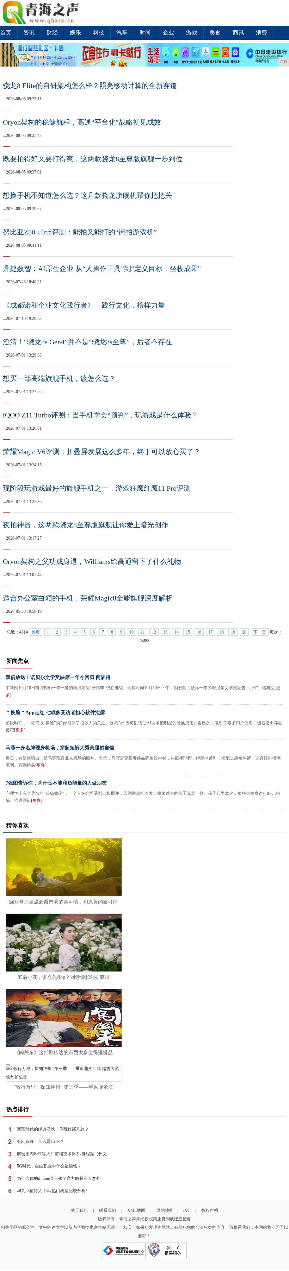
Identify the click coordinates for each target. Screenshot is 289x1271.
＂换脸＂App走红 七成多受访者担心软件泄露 (55, 712)
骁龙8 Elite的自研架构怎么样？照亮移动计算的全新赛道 (90, 85)
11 (143, 632)
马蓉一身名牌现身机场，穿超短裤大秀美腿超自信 (60, 747)
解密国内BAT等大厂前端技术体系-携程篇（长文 (62, 1153)
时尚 (145, 33)
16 (199, 632)
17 (210, 632)
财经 (52, 33)
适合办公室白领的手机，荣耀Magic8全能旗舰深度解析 (88, 598)
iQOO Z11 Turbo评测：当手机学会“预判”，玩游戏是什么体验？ (100, 415)
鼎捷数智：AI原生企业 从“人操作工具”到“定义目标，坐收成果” (102, 268)
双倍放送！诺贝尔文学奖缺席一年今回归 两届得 (58, 677)
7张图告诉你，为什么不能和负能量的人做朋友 (56, 783)
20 (244, 632)
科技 (98, 33)
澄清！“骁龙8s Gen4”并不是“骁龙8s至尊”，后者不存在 (87, 342)
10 (131, 632)
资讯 (29, 33)
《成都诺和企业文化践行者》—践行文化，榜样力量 (84, 305)
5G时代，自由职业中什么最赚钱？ (49, 1166)
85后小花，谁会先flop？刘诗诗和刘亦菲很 (64, 977)
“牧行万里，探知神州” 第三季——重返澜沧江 (63, 1087)
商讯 (238, 33)
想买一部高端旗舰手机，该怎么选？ (59, 378)
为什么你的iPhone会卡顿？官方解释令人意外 (58, 1178)
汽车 (122, 33)
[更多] (19, 730)
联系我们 (107, 1210)
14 (176, 632)
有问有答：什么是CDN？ (40, 1141)
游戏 (191, 33)
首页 (5, 33)
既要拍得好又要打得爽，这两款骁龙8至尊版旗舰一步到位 (93, 159)
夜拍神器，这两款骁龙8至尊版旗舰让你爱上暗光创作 (85, 525)
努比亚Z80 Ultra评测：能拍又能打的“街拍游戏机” (80, 232)
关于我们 (79, 1210)
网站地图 (164, 1210)
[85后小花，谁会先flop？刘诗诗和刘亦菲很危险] (64, 970)
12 (154, 632)
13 (165, 632)
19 (233, 632)
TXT (186, 1210)
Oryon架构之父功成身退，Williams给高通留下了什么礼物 (92, 561)
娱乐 (75, 33)
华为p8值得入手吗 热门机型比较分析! (52, 1190)
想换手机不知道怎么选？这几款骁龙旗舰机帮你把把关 (87, 195)
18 (222, 632)
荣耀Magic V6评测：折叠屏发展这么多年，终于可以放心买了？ (102, 451)
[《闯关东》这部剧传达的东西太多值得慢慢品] (64, 1045)
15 (188, 632)
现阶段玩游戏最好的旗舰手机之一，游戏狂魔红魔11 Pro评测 (97, 488)
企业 (168, 33)
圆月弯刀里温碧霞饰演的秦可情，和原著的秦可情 (63, 902)
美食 (215, 33)
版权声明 (209, 1210)
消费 (261, 33)
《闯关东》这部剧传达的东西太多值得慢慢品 (63, 1052)
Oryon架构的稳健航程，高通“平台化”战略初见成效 (82, 122)
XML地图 (136, 1210)
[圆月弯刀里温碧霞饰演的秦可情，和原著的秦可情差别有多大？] (64, 894)
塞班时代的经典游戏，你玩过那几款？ (53, 1129)
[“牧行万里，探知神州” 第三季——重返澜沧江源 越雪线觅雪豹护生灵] (64, 1077)
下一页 (259, 632)
